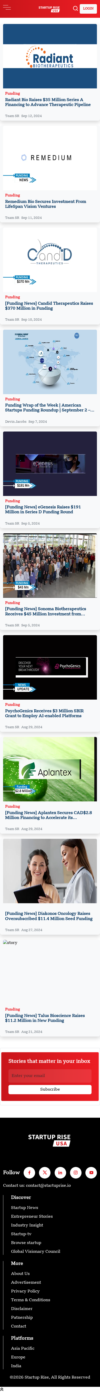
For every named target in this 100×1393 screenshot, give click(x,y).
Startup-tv (21, 1234)
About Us (20, 1274)
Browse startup (26, 1243)
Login (88, 8)
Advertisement (26, 1283)
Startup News (24, 1208)
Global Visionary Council (35, 1252)
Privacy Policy (25, 1291)
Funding (12, 94)
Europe (18, 1357)
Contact (18, 1326)
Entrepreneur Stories (32, 1217)
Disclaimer (22, 1309)
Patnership (22, 1318)
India (16, 1366)
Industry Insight (27, 1225)
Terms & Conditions (30, 1300)
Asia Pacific (22, 1349)
